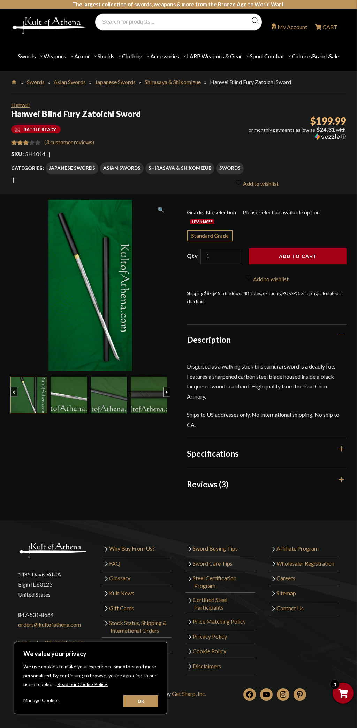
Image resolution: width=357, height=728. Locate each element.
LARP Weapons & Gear (214, 56)
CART (329, 26)
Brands (320, 56)
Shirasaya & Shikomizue (173, 82)
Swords (27, 56)
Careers (285, 578)
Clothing (132, 56)
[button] (292, 133)
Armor (82, 56)
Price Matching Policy (219, 621)
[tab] (267, 339)
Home (14, 80)
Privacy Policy (210, 636)
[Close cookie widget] (140, 701)
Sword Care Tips (213, 563)
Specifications (213, 453)
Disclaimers (207, 666)
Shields (106, 56)
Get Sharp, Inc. (189, 693)
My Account (292, 26)
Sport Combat (267, 56)
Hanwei (20, 104)
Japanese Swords (115, 82)
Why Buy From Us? (132, 548)
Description (209, 339)
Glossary (119, 578)
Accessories (164, 56)
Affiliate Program (297, 548)
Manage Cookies (41, 700)
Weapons (55, 56)
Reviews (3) (207, 484)
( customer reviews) (69, 142)
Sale (334, 56)
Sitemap (286, 593)
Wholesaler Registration (305, 563)
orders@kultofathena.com (49, 624)
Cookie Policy (209, 651)
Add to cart (298, 256)
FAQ (114, 563)
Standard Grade (210, 236)
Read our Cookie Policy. (82, 684)
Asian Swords (70, 82)
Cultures (302, 56)
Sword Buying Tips (215, 548)
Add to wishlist (260, 183)
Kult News (121, 593)
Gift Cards (121, 608)
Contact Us (290, 608)
